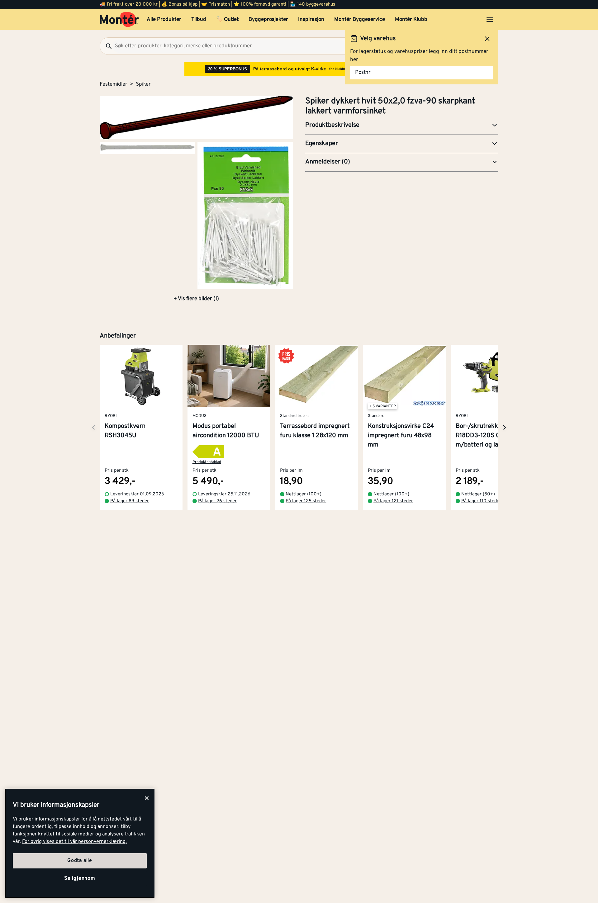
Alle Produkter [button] (164, 19)
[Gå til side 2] (147, 148)
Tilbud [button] (198, 19)
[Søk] (106, 46)
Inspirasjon (311, 19)
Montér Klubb (411, 19)
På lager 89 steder (129, 501)
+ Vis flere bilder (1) (196, 298)
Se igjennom (79, 878)
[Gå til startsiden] (119, 19)
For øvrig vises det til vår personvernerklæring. (74, 842)
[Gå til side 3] (245, 215)
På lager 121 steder (393, 501)
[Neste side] (93, 427)
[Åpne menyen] (489, 19)
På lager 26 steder (217, 501)
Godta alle (79, 861)
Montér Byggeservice (359, 19)
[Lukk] (147, 798)
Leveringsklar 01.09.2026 (137, 494)
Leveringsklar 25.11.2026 (224, 494)
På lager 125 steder (306, 501)
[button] (401, 125)
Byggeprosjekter (268, 19)
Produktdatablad (206, 462)
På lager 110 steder (481, 501)
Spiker (143, 84)
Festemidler (113, 84)
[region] (79, 843)
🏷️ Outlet (227, 19)
